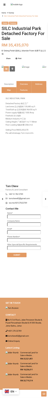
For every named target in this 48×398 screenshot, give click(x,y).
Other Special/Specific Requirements (22, 244)
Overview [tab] (24, 84)
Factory (11, 13)
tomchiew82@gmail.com (19, 198)
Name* (10, 213)
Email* (9, 229)
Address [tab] (38, 84)
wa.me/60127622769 (18, 203)
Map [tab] (9, 90)
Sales (5, 23)
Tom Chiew (12, 186)
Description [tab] (9, 84)
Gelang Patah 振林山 (12, 51)
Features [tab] (24, 90)
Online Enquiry (14, 341)
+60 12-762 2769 (16, 194)
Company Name (13, 221)
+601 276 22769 (14, 331)
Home (4, 13)
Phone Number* (13, 237)
